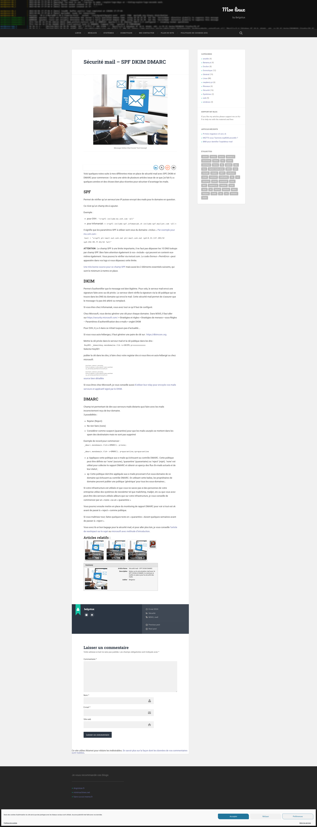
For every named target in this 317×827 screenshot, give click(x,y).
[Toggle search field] (241, 33)
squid (204, 189)
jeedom (228, 165)
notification (224, 177)
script (231, 185)
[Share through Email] (173, 167)
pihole (214, 181)
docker (229, 161)
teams (234, 189)
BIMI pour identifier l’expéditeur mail (218, 142)
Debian (215, 161)
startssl (217, 189)
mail (156, 617)
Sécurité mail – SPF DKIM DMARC (125, 61)
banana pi (230, 157)
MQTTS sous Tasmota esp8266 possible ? (220, 138)
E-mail (87, 707)
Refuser (266, 816)
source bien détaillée (94, 378)
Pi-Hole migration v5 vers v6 (214, 134)
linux (204, 169)
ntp (232, 177)
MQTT (222, 173)
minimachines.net (82, 792)
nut (238, 177)
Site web (87, 719)
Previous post (154, 625)
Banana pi (207, 62)
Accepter (233, 816)
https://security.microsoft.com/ (102, 317)
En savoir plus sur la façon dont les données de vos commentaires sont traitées (129, 751)
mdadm (214, 173)
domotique (206, 165)
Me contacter (146, 33)
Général (206, 74)
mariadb (205, 173)
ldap (236, 165)
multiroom (231, 173)
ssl (210, 189)
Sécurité (152, 613)
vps (226, 193)
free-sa (215, 165)
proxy (232, 181)
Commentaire (90, 659)
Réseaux (92, 33)
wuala (205, 198)
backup (213, 157)
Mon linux (233, 9)
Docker (206, 66)
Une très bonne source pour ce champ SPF (104, 267)
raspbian (223, 185)
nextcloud (213, 177)
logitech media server (216, 169)
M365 (151, 617)
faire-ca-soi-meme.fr (83, 796)
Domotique (126, 33)
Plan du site (167, 33)
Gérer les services (305, 823)
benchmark (206, 161)
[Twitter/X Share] (161, 167)
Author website (92, 615)
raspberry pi (208, 82)
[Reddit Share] (167, 167)
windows (206, 102)
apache (205, 157)
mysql (205, 177)
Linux (78, 33)
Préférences (298, 816)
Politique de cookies (10, 823)
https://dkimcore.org (156, 334)
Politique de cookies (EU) (194, 33)
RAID (204, 185)
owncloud (206, 181)
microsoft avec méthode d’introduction (131, 531)
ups (220, 193)
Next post (153, 629)
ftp (222, 165)
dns (223, 161)
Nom (86, 695)
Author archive (86, 615)
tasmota (226, 189)
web (204, 98)
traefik (214, 193)
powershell (223, 181)
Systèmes (109, 33)
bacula (221, 157)
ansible (206, 59)
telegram (206, 193)
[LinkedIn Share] (155, 167)
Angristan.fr (79, 788)
